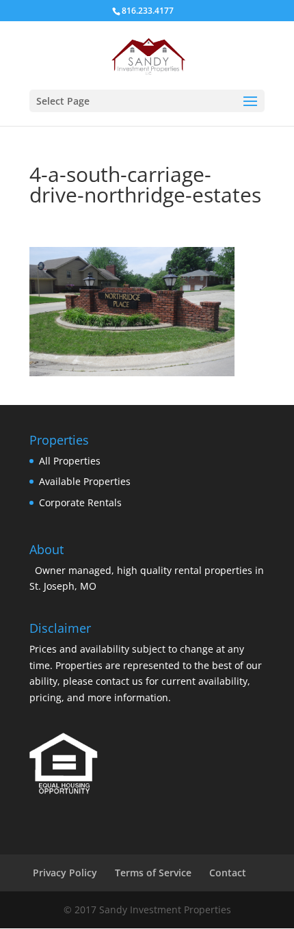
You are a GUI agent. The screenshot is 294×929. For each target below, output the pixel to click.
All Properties (70, 460)
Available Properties (85, 481)
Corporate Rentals (80, 502)
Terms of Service (153, 872)
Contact (227, 872)
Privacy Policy (65, 872)
